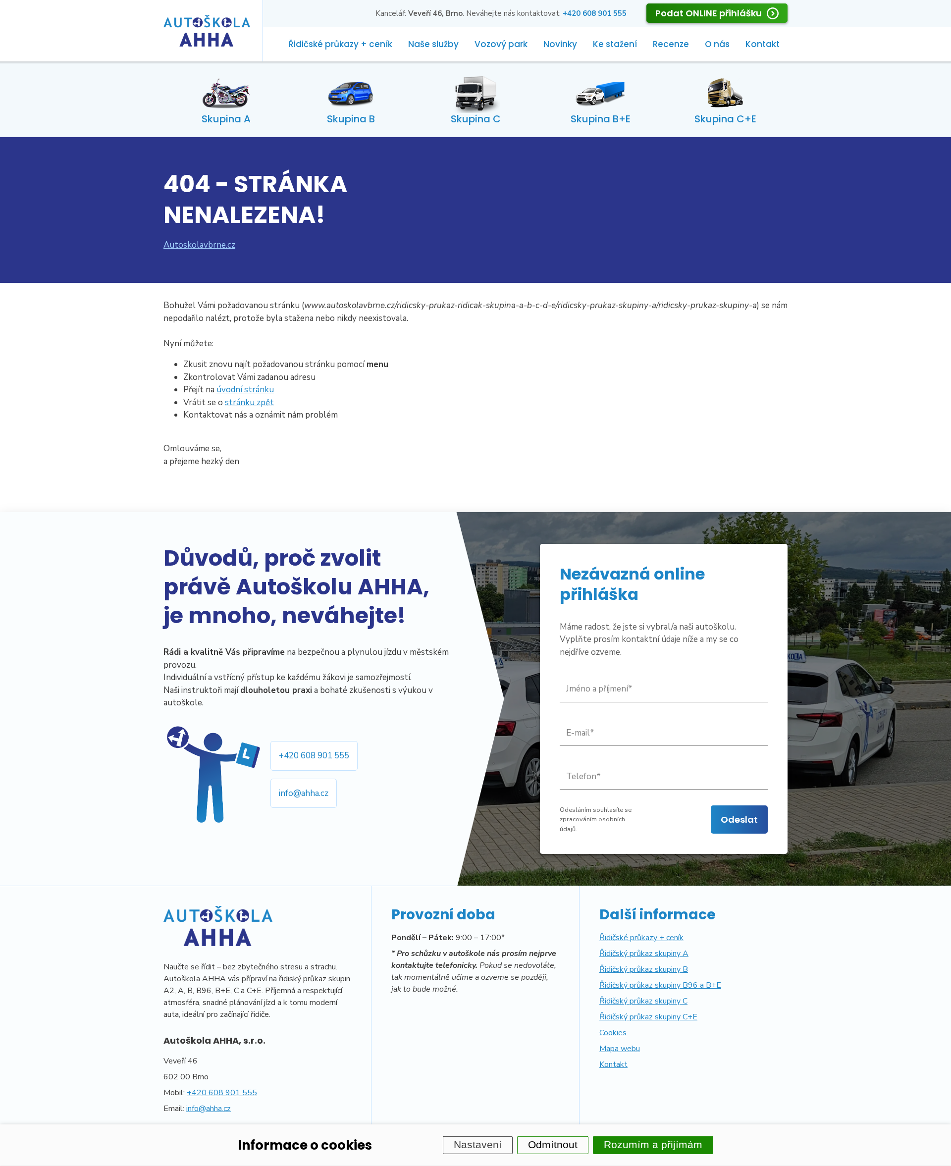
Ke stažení (615, 44)
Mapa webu (619, 1048)
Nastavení (478, 1145)
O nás (717, 44)
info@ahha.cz (303, 793)
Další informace (657, 914)
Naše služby (433, 44)
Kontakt (762, 44)
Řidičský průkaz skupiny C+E (648, 1016)
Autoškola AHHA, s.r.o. (214, 1040)
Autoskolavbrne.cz (199, 245)
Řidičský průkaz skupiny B (643, 969)
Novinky (560, 44)
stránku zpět (249, 402)
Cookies (613, 1032)
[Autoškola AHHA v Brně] (206, 30)
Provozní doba (443, 914)
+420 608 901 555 (314, 755)
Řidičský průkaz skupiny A (643, 953)
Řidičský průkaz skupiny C (643, 1001)
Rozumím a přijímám (653, 1145)
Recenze (671, 44)
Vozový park (501, 44)
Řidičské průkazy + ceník (340, 44)
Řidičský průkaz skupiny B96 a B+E (660, 985)
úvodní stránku (245, 389)
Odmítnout (553, 1145)
